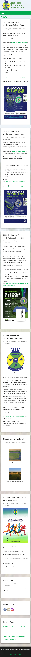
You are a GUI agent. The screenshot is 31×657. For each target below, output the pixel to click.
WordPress (10, 651)
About (11, 654)
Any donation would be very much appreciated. (14, 416)
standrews (22, 28)
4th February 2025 (13, 28)
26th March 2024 (13, 137)
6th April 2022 (12, 241)
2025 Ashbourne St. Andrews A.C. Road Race (15, 627)
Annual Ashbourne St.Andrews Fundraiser (14, 636)
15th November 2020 (14, 341)
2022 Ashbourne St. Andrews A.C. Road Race (15, 633)
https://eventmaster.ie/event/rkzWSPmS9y (15, 181)
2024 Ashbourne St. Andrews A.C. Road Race (15, 630)
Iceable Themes (25, 651)
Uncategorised (6, 30)
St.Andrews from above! (13, 439)
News (20, 654)
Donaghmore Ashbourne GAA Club (19, 42)
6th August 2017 (13, 583)
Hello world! (8, 581)
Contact (15, 654)
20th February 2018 (13, 442)
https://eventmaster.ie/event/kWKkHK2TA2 (15, 77)
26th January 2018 (13, 503)
